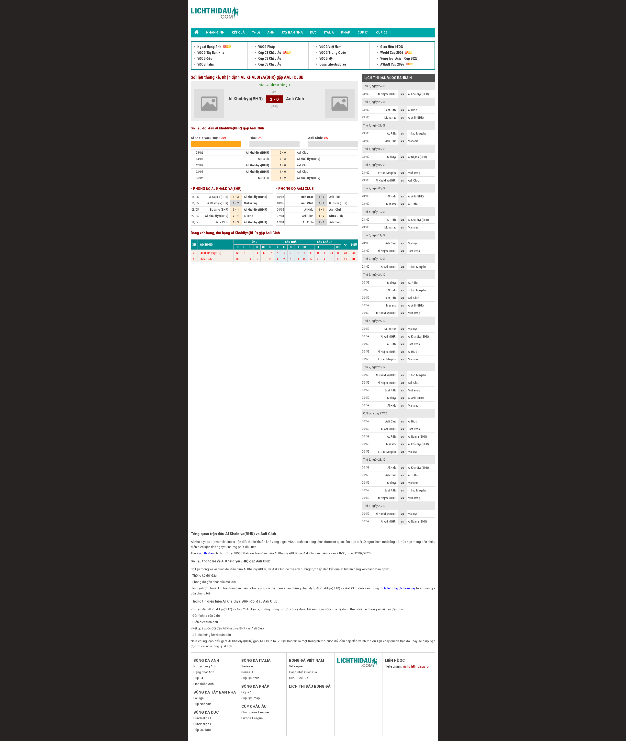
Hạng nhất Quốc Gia (303, 672)
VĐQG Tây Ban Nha (210, 53)
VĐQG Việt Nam (330, 47)
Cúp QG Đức (202, 730)
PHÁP (345, 32)
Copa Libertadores (333, 64)
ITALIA (329, 32)
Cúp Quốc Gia (298, 678)
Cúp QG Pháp (250, 698)
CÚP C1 (363, 32)
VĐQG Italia (205, 64)
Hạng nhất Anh (203, 672)
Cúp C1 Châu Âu (269, 53)
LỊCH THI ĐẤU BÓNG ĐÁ (310, 686)
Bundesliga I (202, 718)
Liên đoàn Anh (203, 684)
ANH (270, 32)
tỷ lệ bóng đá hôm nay (400, 588)
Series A (247, 666)
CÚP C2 (381, 32)
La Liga (198, 698)
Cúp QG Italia (250, 678)
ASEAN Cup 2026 (392, 64)
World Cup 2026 (392, 53)
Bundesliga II (202, 724)
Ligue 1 (246, 692)
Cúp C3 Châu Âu (269, 64)
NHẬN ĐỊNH (215, 32)
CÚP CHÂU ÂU (254, 706)
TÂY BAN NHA (292, 32)
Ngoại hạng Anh (204, 666)
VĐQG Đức (204, 58)
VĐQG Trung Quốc (332, 53)
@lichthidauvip (416, 666)
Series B (247, 672)
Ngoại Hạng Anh (209, 47)
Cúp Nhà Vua (202, 704)
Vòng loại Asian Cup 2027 (398, 58)
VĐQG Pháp (266, 47)
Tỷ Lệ (256, 32)
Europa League (252, 718)
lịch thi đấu (206, 553)
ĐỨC (313, 32)
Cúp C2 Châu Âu (269, 58)
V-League (295, 666)
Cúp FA (198, 678)
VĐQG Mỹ (326, 58)
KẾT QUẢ (238, 32)
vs (402, 94)
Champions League (255, 712)
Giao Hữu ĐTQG (391, 47)
